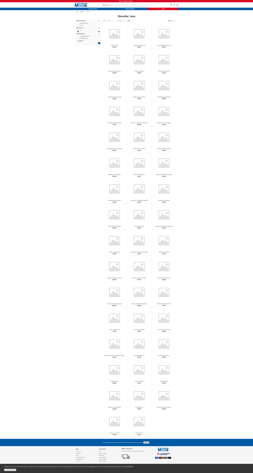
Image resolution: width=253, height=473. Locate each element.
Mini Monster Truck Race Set (114, 200)
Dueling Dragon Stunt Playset (163, 97)
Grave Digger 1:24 (139, 407)
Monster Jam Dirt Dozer (114, 252)
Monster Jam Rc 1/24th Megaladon (139, 303)
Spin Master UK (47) (84, 23)
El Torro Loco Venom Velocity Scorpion (139, 122)
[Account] (174, 5)
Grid (171, 20)
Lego (131, 1)
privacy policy (92, 466)
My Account (78, 451)
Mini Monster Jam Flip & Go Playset (164, 174)
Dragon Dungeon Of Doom (139, 97)
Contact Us (78, 453)
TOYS (163, 8)
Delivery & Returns (102, 457)
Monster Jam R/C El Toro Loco (164, 278)
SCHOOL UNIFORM (129, 8)
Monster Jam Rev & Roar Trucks (164, 303)
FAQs (77, 455)
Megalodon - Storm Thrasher (114, 174)
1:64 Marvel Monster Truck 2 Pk (114, 97)
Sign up (146, 442)
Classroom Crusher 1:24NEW (114, 407)
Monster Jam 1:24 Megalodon (114, 226)
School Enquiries (79, 459)
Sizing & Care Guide (103, 453)
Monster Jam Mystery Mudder (139, 278)
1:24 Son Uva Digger (139, 71)
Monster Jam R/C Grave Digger (114, 303)
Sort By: (104, 20)
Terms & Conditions (103, 461)
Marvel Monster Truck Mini (139, 148)
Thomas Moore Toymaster (88, 5)
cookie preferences (128, 466)
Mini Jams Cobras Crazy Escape (164, 407)
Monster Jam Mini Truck (164, 252)
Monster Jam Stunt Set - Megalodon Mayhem (114, 355)
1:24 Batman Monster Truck (139, 45)
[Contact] (171, 5)
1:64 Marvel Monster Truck (164, 71)
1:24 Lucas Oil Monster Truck (114, 71)
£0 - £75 (79, 30)
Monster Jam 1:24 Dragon (164, 200)
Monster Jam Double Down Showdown (139, 252)
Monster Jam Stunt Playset (164, 329)
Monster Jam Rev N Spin (114, 329)
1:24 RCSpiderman (114, 381)
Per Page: (119, 20)
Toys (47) (81, 25)
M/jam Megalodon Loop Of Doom (114, 148)
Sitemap (77, 461)
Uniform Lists (101, 455)
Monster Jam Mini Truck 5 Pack (114, 278)
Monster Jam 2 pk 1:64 (114, 433)
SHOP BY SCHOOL (93, 8)
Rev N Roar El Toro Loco (164, 355)
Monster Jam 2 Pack (139, 226)
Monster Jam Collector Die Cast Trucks (163, 226)
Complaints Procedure (80, 457)
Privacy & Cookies (102, 459)
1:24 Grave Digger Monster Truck (164, 45)
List (174, 20)
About (100, 451)
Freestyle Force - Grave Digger (164, 122)
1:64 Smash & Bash (164, 381)
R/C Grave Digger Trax (139, 355)
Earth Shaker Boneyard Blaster (114, 122)
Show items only (85, 36)
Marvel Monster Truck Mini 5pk (164, 148)
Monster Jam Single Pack (139, 329)
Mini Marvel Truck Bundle (139, 174)
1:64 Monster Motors (139, 381)
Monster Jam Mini (139, 433)
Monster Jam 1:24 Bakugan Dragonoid (139, 200)
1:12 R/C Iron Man (114, 45)
